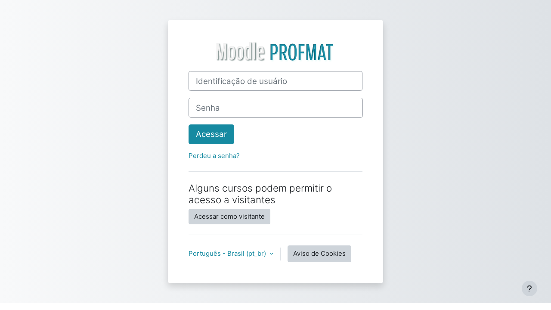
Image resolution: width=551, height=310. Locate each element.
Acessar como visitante (229, 216)
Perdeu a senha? (214, 156)
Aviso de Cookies (319, 253)
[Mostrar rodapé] (529, 288)
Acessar (211, 134)
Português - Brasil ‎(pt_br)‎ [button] (228, 253)
